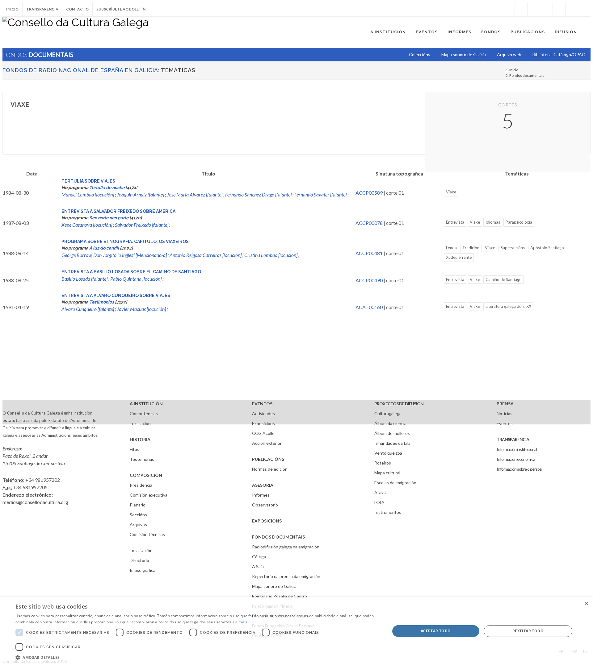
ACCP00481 (369, 253)
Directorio (139, 560)
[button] (197, 657)
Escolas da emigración (395, 482)
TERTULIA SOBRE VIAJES (88, 181)
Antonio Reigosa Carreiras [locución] (206, 255)
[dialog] (296, 631)
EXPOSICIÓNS (267, 520)
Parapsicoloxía (519, 222)
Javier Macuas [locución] (141, 309)
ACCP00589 (369, 193)
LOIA (379, 502)
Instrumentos (387, 512)
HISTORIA (140, 439)
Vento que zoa (388, 453)
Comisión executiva (148, 495)
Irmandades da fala (392, 443)
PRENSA (505, 403)
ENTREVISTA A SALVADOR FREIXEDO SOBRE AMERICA (118, 211)
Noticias (504, 413)
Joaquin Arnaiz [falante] (140, 194)
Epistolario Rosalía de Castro (279, 596)
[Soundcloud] (546, 9)
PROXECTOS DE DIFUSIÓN (398, 403)
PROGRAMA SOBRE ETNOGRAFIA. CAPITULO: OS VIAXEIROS (125, 241)
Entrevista (455, 222)
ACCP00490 (369, 280)
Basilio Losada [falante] (84, 279)
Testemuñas (142, 459)
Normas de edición (270, 469)
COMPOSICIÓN (146, 475)
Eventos (505, 423)
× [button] (586, 603)
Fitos (134, 449)
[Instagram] (508, 9)
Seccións (138, 514)
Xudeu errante (459, 257)
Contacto (77, 9)
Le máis (240, 622)
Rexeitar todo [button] (528, 631)
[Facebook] (521, 9)
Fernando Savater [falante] (320, 194)
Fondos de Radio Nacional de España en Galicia (80, 70)
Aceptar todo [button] (436, 631)
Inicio (12, 9)
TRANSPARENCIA (513, 439)
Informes (261, 495)
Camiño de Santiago (504, 279)
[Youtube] (559, 9)
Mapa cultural (387, 472)
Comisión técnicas (147, 534)
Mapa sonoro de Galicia (274, 586)
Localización (141, 550)
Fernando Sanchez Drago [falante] (258, 194)
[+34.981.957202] (572, 9)
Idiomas (493, 222)
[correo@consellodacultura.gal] (584, 9)
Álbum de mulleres (392, 433)
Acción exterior (267, 443)
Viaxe (451, 191)
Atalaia (381, 492)
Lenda (451, 247)
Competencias (144, 413)
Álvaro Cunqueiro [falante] (87, 309)
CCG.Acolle (263, 433)
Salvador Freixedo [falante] (141, 225)
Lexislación (140, 423)
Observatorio (265, 504)
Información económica (516, 459)
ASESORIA (262, 485)
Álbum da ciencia (390, 423)
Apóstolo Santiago (547, 247)
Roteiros (382, 462)
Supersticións (513, 247)
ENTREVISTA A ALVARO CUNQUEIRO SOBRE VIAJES (115, 295)
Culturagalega (388, 413)
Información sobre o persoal (519, 469)
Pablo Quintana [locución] (136, 279)
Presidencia (141, 485)
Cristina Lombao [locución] (270, 255)
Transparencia (42, 9)
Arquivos (138, 524)
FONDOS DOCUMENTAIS (278, 536)
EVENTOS (262, 403)
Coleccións (419, 54)
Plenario (137, 504)
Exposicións (263, 423)
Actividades (263, 413)
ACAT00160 (369, 307)
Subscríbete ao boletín (120, 9)
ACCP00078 (369, 223)
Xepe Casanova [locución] (86, 225)
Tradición (470, 247)
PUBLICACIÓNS (268, 459)
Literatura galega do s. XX (508, 306)
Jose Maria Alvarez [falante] (194, 194)
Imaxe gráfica (142, 570)
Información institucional (517, 449)
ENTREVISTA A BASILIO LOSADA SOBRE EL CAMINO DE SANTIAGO (131, 271)
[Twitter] (534, 9)
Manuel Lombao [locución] (87, 194)
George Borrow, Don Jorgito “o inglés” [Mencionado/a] (114, 255)
